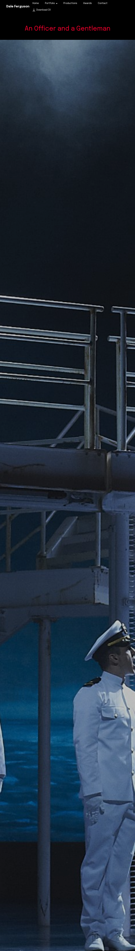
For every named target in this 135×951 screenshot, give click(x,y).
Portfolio (50, 3)
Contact (102, 3)
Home (35, 3)
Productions (70, 3)
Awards (87, 3)
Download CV (43, 10)
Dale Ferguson (17, 6)
